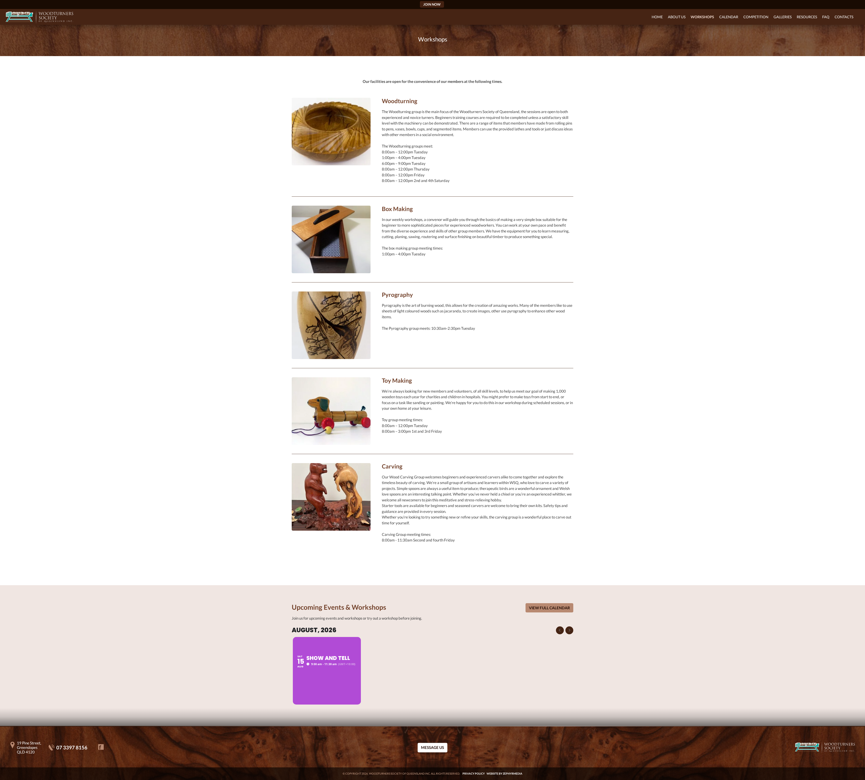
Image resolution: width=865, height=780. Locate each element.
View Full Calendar (549, 607)
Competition (755, 17)
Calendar (728, 17)
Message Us (432, 747)
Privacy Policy (473, 773)
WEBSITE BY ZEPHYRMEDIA (504, 773)
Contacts (844, 17)
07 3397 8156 (71, 747)
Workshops (702, 17)
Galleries (783, 17)
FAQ (825, 17)
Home (657, 17)
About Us (676, 17)
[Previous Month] (560, 630)
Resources (807, 17)
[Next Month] (569, 630)
